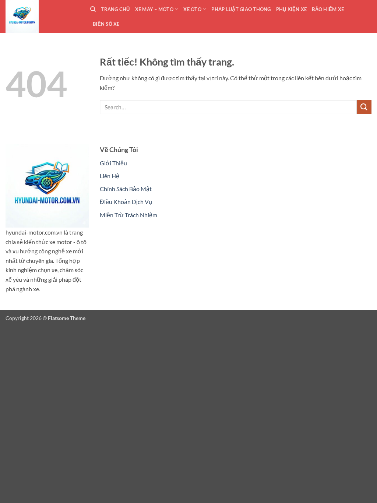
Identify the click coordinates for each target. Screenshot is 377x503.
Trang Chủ (115, 9)
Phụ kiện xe (291, 9)
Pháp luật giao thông (241, 9)
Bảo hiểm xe (328, 9)
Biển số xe (106, 24)
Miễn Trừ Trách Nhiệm (128, 214)
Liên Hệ (109, 175)
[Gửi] (364, 107)
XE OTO (192, 9)
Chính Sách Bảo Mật (126, 188)
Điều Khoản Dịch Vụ (126, 201)
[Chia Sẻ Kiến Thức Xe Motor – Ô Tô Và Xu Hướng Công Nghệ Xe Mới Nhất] (42, 16)
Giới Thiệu (113, 162)
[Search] (93, 9)
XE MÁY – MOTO (154, 9)
